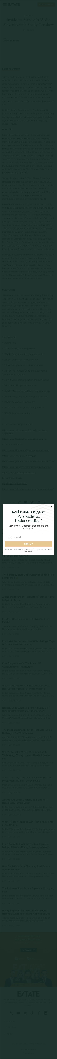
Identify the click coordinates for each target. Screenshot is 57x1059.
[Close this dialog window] (51, 506)
